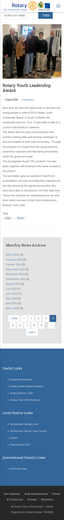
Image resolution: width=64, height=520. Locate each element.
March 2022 (12, 308)
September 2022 (15, 279)
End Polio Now (18, 468)
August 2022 (13, 283)
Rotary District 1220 (21, 393)
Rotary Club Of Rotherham (25, 400)
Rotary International (21, 379)
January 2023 (13, 264)
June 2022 (12, 293)
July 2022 (11, 288)
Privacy (32, 499)
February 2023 (14, 259)
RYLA (20, 218)
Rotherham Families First (24, 424)
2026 (8, 218)
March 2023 (12, 254)
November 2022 (15, 274)
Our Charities (12, 493)
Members (47, 499)
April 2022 (11, 303)
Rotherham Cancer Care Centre (28, 431)
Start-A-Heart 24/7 (20, 444)
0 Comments (28, 100)
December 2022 (15, 269)
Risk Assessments (36, 493)
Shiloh (13, 437)
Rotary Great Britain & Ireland (26, 386)
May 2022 (11, 298)
